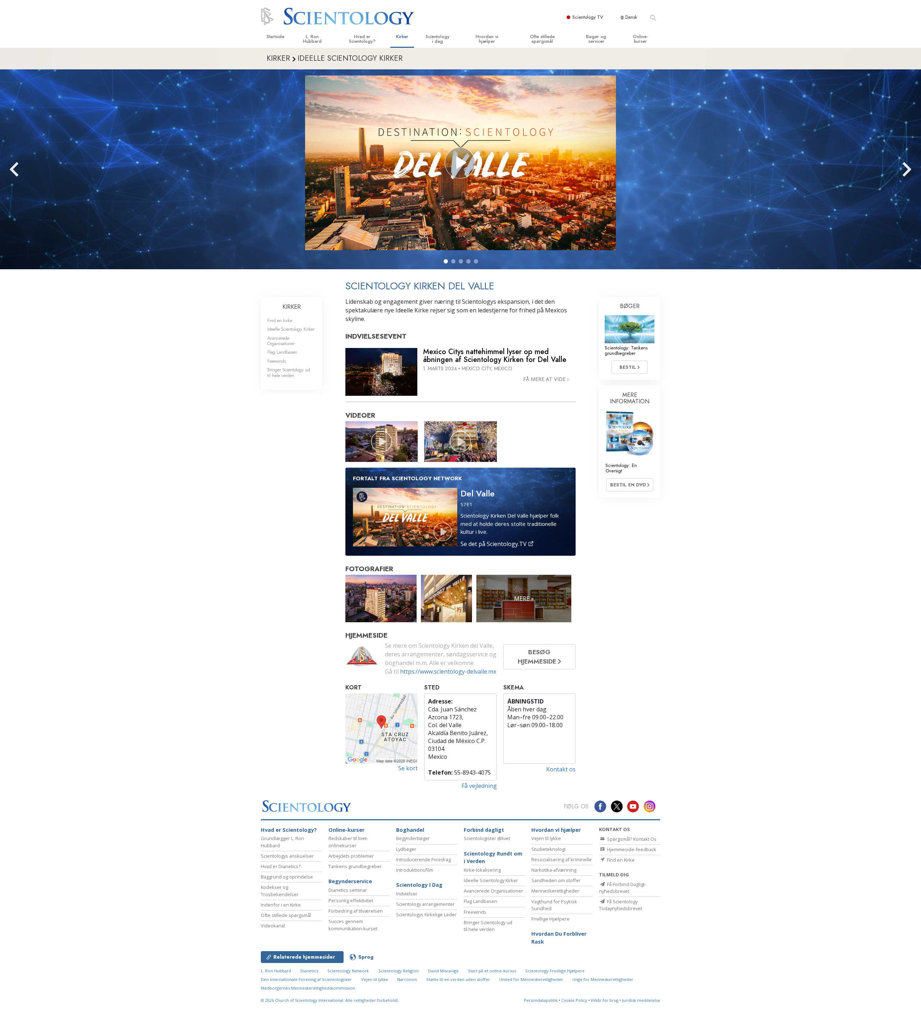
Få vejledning (479, 786)
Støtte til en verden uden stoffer (458, 979)
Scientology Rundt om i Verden (493, 857)
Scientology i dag (437, 39)
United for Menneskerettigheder (531, 979)
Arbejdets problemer (351, 856)
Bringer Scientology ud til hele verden (288, 372)
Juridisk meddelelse (641, 1000)
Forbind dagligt (484, 829)
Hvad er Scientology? (362, 39)
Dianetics (309, 970)
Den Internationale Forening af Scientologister (306, 979)
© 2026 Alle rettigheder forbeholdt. (330, 1000)
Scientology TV (587, 17)
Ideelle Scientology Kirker (290, 329)
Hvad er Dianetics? (280, 866)
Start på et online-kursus (492, 970)
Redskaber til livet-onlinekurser (348, 841)
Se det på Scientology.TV (494, 544)
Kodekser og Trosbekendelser (280, 890)
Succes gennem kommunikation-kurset (352, 924)
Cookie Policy (574, 1000)
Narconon (407, 979)
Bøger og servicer (596, 39)
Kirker (402, 36)
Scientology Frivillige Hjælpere (555, 970)
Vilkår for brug (604, 1000)
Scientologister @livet (487, 838)
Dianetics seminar (347, 890)
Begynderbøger (413, 838)
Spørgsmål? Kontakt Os (631, 839)
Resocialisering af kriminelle (561, 859)
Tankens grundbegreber (355, 866)
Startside (275, 36)
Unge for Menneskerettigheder (602, 979)
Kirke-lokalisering (482, 870)
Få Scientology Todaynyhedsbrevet (620, 905)
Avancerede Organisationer (281, 341)
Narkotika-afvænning (553, 870)
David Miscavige (443, 970)
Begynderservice (350, 881)
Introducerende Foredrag (423, 859)
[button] (446, 261)
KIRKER (291, 307)
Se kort (408, 768)
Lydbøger (406, 849)
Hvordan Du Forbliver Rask (558, 937)
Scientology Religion (398, 970)
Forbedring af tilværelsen (355, 911)
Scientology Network (348, 970)
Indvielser (406, 893)
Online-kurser (640, 39)
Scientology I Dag (419, 884)
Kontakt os (561, 769)
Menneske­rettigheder (555, 891)
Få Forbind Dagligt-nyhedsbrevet (622, 887)
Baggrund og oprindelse (287, 876)
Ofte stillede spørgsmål (542, 39)
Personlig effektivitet (350, 900)
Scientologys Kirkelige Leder (426, 914)
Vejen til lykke (546, 838)
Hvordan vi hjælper (487, 39)
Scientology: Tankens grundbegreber (626, 350)
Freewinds (276, 361)
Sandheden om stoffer (556, 880)
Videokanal (273, 925)
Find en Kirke (620, 860)
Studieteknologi (548, 849)
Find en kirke (279, 320)
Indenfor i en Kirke (281, 905)
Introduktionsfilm (414, 870)
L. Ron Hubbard (312, 39)
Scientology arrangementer (425, 904)
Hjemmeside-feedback (631, 849)
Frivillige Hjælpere (550, 919)
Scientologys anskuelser (287, 856)
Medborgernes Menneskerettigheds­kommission (308, 988)
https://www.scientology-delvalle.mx (448, 671)
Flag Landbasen (282, 352)
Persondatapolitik (541, 1000)
